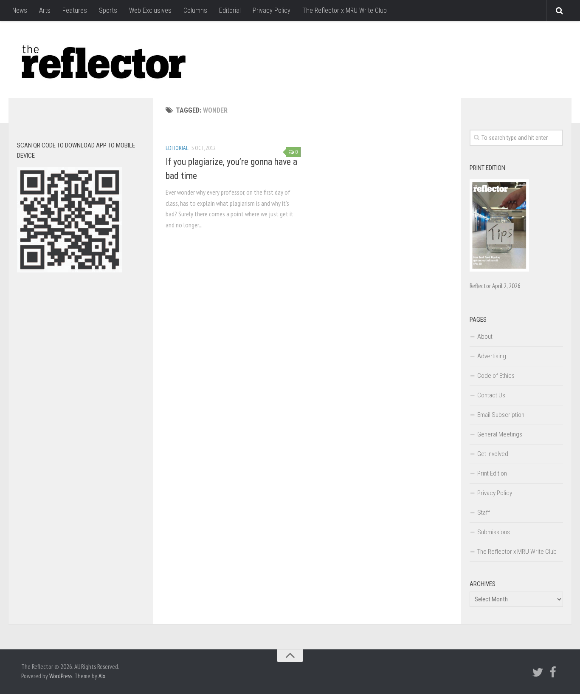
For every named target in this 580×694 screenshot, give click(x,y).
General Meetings (499, 434)
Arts (45, 10)
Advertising (491, 356)
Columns (195, 10)
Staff (483, 512)
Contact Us (491, 395)
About (485, 336)
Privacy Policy (271, 10)
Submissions (493, 532)
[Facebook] (553, 672)
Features (74, 10)
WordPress (60, 676)
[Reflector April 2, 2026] (499, 269)
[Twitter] (537, 672)
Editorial (230, 10)
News (19, 10)
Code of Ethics (496, 376)
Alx (102, 676)
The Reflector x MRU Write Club (344, 10)
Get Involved (492, 454)
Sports (108, 10)
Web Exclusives (150, 10)
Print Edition (492, 473)
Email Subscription (500, 415)
